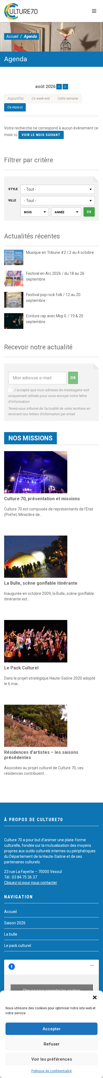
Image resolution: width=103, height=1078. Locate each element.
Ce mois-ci (15, 107)
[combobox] (57, 189)
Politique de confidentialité (51, 1071)
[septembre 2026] (65, 86)
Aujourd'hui (16, 98)
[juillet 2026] (59, 86)
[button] (95, 997)
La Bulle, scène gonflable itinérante (40, 583)
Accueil (12, 36)
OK (89, 212)
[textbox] (34, 212)
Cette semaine (68, 98)
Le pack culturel (17, 945)
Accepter (52, 1028)
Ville (12, 200)
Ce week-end (41, 98)
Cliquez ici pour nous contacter (30, 882)
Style (13, 189)
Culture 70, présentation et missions (42, 498)
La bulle (10, 934)
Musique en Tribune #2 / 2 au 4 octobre (60, 252)
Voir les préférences (51, 1059)
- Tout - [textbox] (30, 189)
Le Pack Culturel (21, 667)
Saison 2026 (15, 923)
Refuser (52, 1044)
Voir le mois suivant (41, 135)
